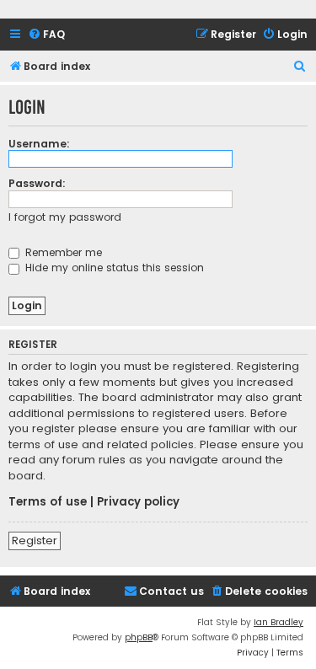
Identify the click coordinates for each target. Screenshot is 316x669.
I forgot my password (64, 217)
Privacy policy (138, 502)
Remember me (62, 252)
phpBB (139, 637)
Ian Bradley (278, 622)
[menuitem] (46, 35)
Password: (37, 183)
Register (34, 541)
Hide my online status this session (113, 267)
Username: (39, 143)
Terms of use (47, 502)
